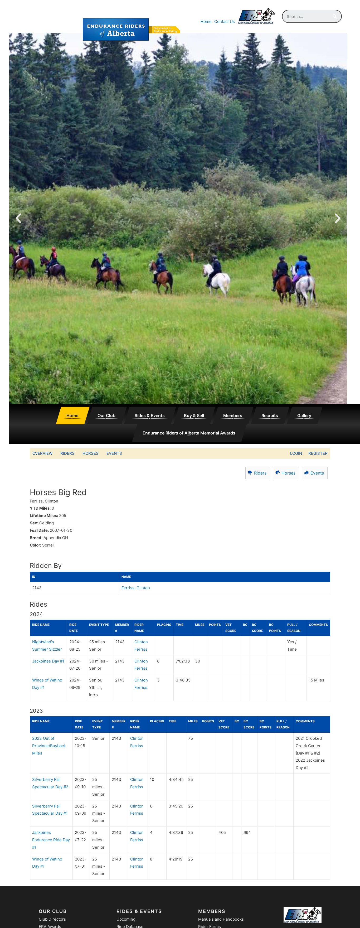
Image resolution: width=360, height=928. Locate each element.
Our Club (106, 415)
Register (318, 453)
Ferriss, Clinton (135, 587)
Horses (90, 453)
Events (114, 453)
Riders (67, 453)
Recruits (269, 415)
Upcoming (125, 919)
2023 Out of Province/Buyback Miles (49, 746)
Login (296, 453)
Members (232, 415)
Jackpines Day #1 (48, 661)
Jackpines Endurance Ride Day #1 (51, 840)
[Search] (334, 16)
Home (206, 21)
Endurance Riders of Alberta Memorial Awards (189, 433)
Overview (42, 453)
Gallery (304, 415)
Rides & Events (150, 415)
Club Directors (52, 919)
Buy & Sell (194, 415)
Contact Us (224, 21)
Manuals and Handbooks (221, 919)
